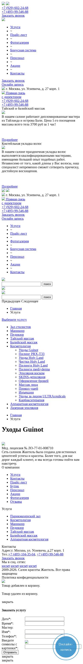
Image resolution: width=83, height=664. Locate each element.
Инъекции (26, 392)
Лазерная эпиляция (24, 408)
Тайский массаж (22, 338)
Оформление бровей (34, 381)
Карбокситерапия (31, 400)
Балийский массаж (23, 342)
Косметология (20, 346)
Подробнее (10, 140)
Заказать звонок (13, 15)
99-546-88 (50, 554)
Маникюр (17, 331)
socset (6, 566)
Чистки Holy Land (32, 361)
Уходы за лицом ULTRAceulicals (42, 396)
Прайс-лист (18, 35)
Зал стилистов (20, 327)
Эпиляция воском (31, 373)
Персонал (17, 58)
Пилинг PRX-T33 (31, 354)
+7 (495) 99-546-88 (15, 11)
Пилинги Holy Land (33, 365)
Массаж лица (28, 384)
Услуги (15, 27)
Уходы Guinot (28, 350)
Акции (15, 65)
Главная (16, 308)
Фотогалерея (19, 42)
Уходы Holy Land (31, 358)
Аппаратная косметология (29, 404)
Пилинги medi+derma (34, 369)
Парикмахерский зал (25, 516)
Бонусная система (23, 50)
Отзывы (16, 501)
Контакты (17, 73)
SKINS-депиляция (32, 377)
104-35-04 (22, 554)
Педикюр (17, 334)
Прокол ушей (28, 388)
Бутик (14, 486)
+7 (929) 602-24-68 (15, 8)
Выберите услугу (14, 319)
